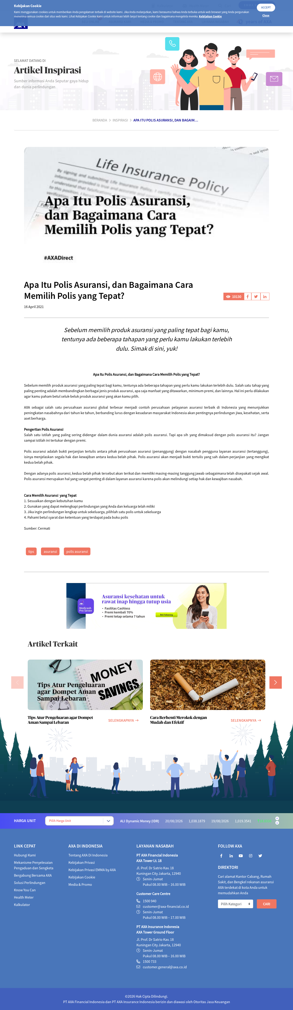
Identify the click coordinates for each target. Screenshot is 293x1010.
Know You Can (25, 890)
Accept (266, 7)
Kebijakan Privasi (81, 862)
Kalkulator (22, 904)
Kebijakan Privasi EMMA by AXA (92, 869)
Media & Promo (80, 884)
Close (265, 15)
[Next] (275, 682)
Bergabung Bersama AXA (33, 875)
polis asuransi (77, 551)
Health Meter (24, 897)
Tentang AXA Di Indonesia (88, 855)
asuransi (50, 551)
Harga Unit (25, 820)
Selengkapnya (121, 720)
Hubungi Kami (25, 855)
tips (31, 551)
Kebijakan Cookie (210, 16)
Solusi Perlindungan (29, 882)
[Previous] (17, 682)
